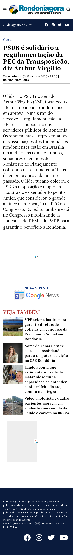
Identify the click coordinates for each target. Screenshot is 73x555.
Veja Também (21, 311)
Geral (8, 39)
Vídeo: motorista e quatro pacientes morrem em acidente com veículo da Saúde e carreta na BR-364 (47, 405)
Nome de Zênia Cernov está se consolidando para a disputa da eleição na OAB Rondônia (46, 353)
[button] (5, 9)
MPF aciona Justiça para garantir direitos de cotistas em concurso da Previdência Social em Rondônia (46, 329)
